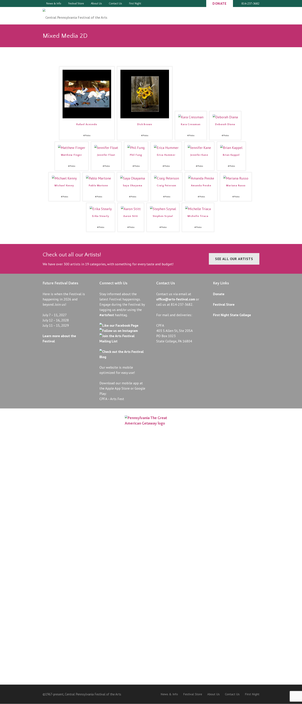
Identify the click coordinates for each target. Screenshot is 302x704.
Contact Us (232, 694)
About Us (213, 694)
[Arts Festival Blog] (122, 357)
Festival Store (224, 304)
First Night (252, 694)
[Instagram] (185, 3)
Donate (218, 294)
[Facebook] (179, 3)
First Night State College (232, 315)
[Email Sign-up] (198, 3)
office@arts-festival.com (175, 299)
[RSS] (192, 3)
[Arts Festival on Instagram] (118, 330)
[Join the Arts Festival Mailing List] (122, 341)
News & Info (169, 694)
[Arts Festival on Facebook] (118, 325)
